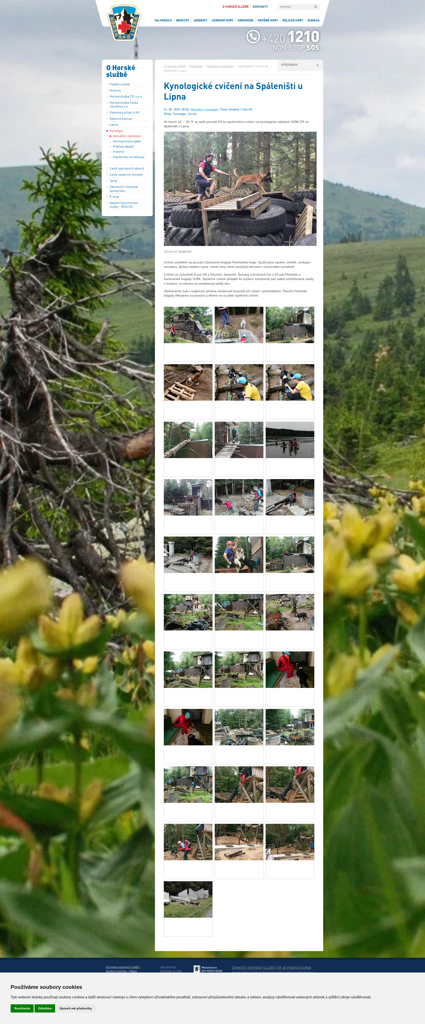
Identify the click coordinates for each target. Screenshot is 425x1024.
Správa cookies (116, 971)
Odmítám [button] (45, 1008)
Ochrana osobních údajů (122, 967)
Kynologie (196, 66)
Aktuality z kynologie (220, 66)
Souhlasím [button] (22, 1008)
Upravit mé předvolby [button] (76, 1008)
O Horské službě (174, 66)
